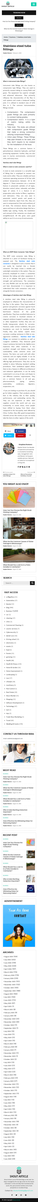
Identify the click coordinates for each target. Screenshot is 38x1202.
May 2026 (7, 966)
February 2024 (9, 1047)
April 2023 (8, 1072)
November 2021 (9, 1125)
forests (10, 653)
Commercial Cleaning (14, 625)
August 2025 (8, 994)
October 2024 (9, 1025)
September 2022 (10, 1094)
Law (9, 678)
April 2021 (8, 1146)
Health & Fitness (13, 664)
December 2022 (9, 1084)
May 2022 (7, 1106)
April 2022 (8, 1109)
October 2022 (9, 1090)
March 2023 (8, 1075)
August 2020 (8, 1153)
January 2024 (9, 1050)
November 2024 (9, 1022)
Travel (10, 720)
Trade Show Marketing (15, 717)
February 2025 (9, 1013)
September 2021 (10, 1131)
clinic (9, 622)
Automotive (11, 600)
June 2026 (7, 963)
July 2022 (7, 1100)
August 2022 (8, 1097)
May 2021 (7, 1143)
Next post (30, 472)
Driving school (12, 639)
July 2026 (7, 960)
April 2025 (8, 1006)
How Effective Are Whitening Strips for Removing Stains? (18, 822)
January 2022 (9, 1118)
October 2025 (9, 988)
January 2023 (9, 1081)
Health (10, 660)
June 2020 (7, 1159)
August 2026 (8, 957)
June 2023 (7, 1065)
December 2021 (9, 1122)
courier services (12, 629)
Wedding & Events (14, 724)
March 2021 (8, 1150)
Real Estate (11, 692)
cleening (10, 618)
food (9, 650)
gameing (10, 657)
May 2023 (7, 1069)
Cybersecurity (12, 632)
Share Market (12, 696)
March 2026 (8, 972)
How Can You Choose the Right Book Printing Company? (19, 21)
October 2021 (9, 1128)
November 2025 (9, 985)
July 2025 (7, 997)
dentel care (11, 636)
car (8, 615)
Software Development (15, 703)
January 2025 (9, 1016)
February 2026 (9, 975)
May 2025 (7, 1003)
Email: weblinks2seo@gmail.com (13, 738)
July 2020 (7, 1156)
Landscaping (11, 675)
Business (19, 17)
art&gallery (11, 597)
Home (6, 37)
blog (9, 607)
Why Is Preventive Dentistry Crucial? (26, 474)
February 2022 (9, 1115)
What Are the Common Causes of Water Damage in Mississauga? (18, 542)
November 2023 (9, 1056)
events (9, 646)
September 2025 (10, 991)
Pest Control (11, 689)
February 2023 (9, 1078)
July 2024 (7, 1031)
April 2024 (8, 1041)
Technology (11, 706)
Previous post (9, 472)
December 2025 (9, 981)
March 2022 (8, 1112)
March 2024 (8, 1044)
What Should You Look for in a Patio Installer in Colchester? (16, 566)
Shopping (11, 699)
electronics (11, 643)
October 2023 (9, 1059)
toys (8, 713)
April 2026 (8, 969)
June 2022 (7, 1103)
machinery (11, 685)
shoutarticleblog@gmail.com (23, 1191)
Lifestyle (10, 682)
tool (8, 710)
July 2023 (7, 1062)
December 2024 (9, 1019)
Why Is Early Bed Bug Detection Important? (15, 811)
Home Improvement (14, 671)
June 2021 (7, 1140)
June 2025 (7, 1000)
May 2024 (7, 1037)
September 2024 (10, 1028)
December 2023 (9, 1053)
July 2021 (7, 1137)
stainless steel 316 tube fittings (9, 474)
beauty (10, 604)
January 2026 (9, 978)
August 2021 (8, 1134)
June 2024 (7, 1034)
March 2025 (8, 1009)
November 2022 (9, 1087)
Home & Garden (13, 667)
